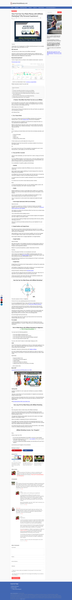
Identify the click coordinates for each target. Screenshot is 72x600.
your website (32, 438)
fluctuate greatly (30, 270)
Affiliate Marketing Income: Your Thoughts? (21, 97)
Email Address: (15, 561)
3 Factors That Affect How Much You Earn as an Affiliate (23, 90)
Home (12, 7)
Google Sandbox (25, 255)
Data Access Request (17, 589)
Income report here (16, 61)
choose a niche (26, 119)
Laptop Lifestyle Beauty (14, 593)
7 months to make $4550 (31, 81)
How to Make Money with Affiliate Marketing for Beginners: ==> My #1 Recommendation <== (26, 94)
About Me (16, 7)
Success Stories (41, 7)
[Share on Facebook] (2, 298)
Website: (13, 566)
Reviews (30, 7)
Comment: (14, 547)
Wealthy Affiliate (33, 349)
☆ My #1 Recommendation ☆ (51, 7)
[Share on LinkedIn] (2, 305)
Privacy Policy (14, 587)
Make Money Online (23, 7)
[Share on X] (2, 302)
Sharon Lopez (18, 508)
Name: (13, 556)
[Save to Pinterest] (2, 300)
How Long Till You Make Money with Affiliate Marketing (23, 95)
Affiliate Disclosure (15, 586)
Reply (22, 488)
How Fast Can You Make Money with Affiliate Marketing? (24, 91)
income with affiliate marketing (34, 304)
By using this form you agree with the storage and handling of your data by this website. (27, 574)
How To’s (35, 7)
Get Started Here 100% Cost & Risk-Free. (21, 401)
